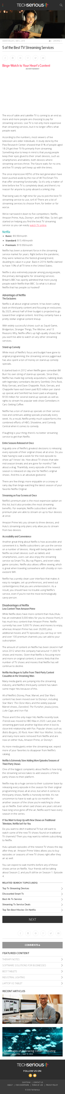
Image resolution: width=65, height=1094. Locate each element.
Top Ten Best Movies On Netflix (19, 910)
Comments (31, 945)
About (10, 1085)
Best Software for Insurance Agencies (26, 1018)
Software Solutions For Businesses (24, 965)
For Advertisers (22, 1085)
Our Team (26, 1082)
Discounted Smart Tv (13, 894)
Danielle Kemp (10, 1021)
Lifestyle (56, 41)
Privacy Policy (52, 1085)
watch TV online (38, 225)
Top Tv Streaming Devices (15, 888)
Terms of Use (37, 1085)
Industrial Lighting (13, 977)
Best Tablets (9, 971)
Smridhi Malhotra (12, 1054)
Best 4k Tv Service (12, 899)
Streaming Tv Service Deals (16, 904)
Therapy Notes (11, 959)
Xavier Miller (8, 41)
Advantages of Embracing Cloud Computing (30, 1051)
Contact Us (38, 1082)
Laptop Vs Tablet (12, 983)
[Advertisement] (32, 90)
